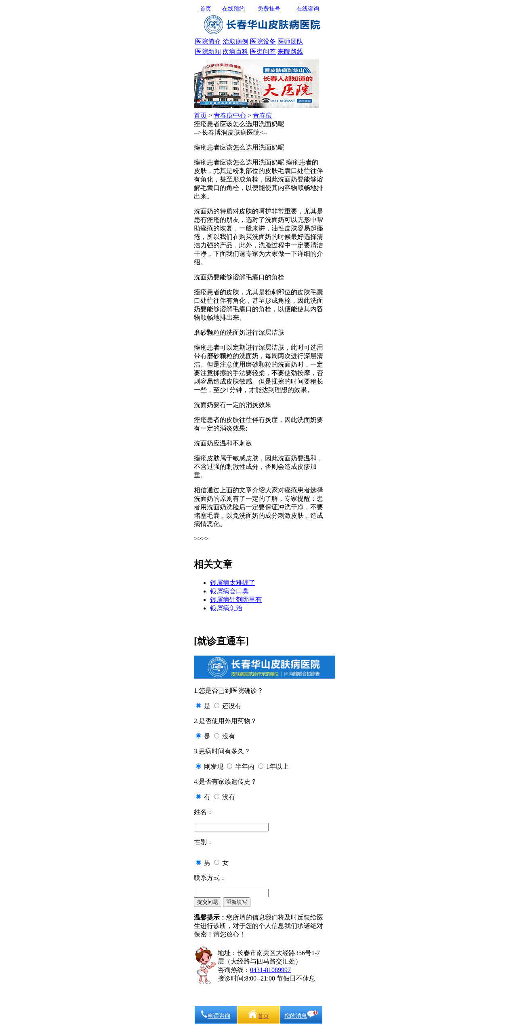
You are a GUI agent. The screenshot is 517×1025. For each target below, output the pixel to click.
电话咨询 (219, 1016)
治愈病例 (235, 41)
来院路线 (290, 51)
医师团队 (290, 41)
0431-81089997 (270, 969)
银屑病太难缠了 (232, 582)
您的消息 (295, 1016)
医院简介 (208, 41)
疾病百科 (235, 51)
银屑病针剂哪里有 (236, 599)
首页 (205, 9)
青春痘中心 (230, 115)
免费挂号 (269, 9)
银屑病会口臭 (229, 591)
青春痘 (262, 115)
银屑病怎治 (226, 608)
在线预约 (233, 9)
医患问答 (263, 51)
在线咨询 (307, 9)
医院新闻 (208, 51)
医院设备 (263, 41)
